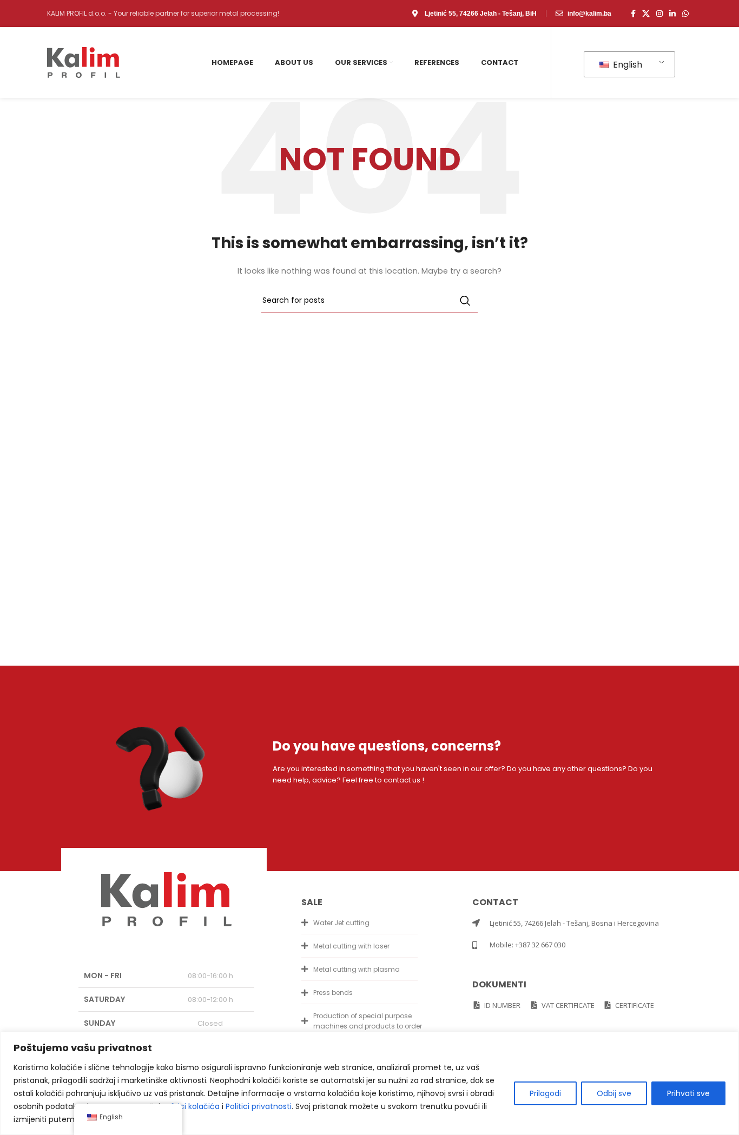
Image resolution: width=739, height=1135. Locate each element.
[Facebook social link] (633, 13)
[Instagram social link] (659, 13)
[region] (369, 1083)
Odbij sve (614, 1093)
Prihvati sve (688, 1093)
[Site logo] (83, 62)
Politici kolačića (191, 1106)
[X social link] (646, 13)
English (626, 64)
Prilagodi (545, 1093)
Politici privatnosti (259, 1106)
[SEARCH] (465, 300)
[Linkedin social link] (672, 13)
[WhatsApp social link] (685, 13)
